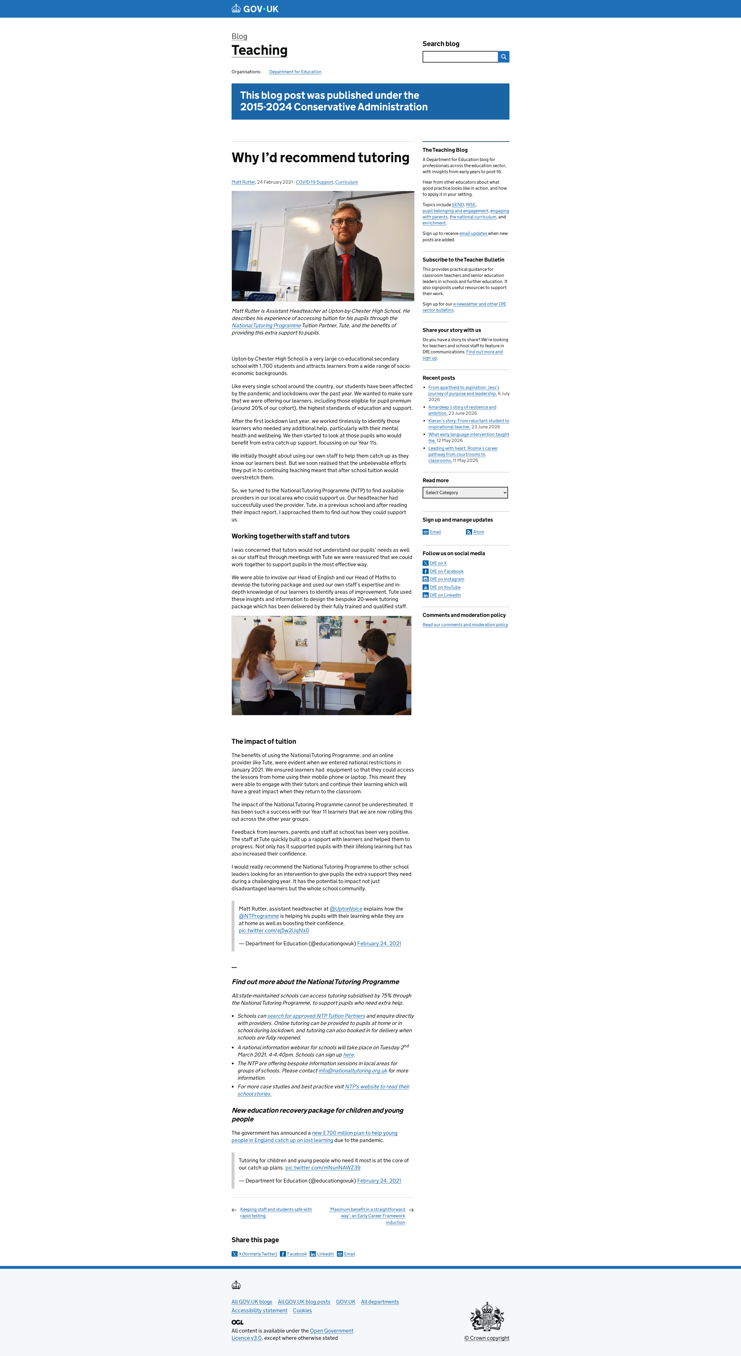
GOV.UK (345, 1301)
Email (349, 1254)
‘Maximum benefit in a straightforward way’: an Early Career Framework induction (367, 1216)
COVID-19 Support (314, 182)
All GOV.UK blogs (252, 1301)
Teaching (260, 50)
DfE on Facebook (447, 571)
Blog (239, 36)
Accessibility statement (259, 1310)
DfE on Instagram (447, 579)
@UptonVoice (346, 908)
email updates (473, 233)
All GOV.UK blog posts (304, 1301)
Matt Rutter (243, 182)
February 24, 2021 (379, 943)
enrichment (434, 223)
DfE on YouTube (445, 587)
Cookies (302, 1310)
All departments (380, 1301)
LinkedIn (325, 1254)
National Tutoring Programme (266, 325)
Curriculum (346, 182)
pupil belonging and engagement (455, 210)
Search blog (441, 43)
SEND (458, 204)
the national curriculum (473, 217)
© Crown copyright (486, 1338)
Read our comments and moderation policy (465, 624)
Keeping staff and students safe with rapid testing (276, 1212)
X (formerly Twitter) (258, 1254)
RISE (471, 204)
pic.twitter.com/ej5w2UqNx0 (274, 930)
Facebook (297, 1254)
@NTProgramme (259, 916)
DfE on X (438, 563)
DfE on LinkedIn (445, 595)
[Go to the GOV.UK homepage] (255, 8)
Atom (478, 532)
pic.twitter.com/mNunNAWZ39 (323, 1167)
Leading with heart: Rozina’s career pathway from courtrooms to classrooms (463, 454)
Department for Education (295, 71)
